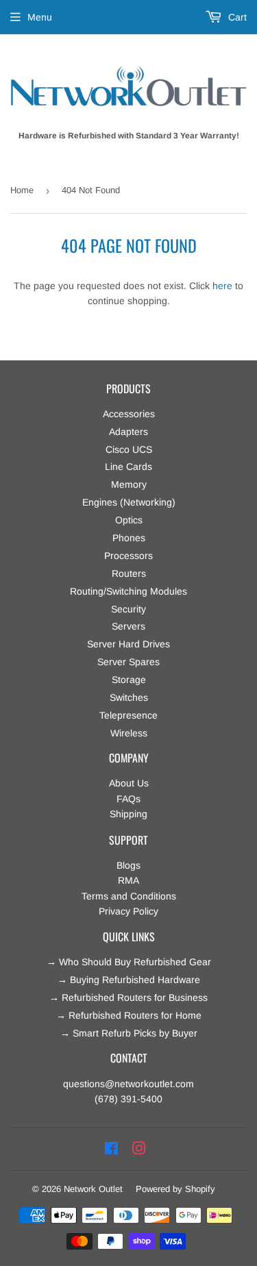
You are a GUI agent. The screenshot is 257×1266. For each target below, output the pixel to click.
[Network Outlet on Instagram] (139, 1148)
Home (22, 190)
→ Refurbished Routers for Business (128, 997)
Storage (129, 679)
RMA (128, 880)
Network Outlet (93, 1189)
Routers (129, 573)
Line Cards (128, 466)
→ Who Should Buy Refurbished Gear (129, 961)
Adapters (128, 431)
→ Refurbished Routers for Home (128, 1015)
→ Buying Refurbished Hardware (129, 979)
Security (128, 609)
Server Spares (128, 661)
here (222, 285)
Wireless (128, 733)
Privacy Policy (128, 911)
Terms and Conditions (129, 896)
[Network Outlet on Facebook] (111, 1148)
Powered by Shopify (175, 1189)
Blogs (128, 865)
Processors (128, 555)
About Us (129, 783)
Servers (128, 626)
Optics (129, 519)
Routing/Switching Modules (128, 591)
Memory (129, 484)
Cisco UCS (129, 449)
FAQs (128, 798)
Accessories (129, 413)
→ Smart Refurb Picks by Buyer (128, 1033)
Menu (39, 17)
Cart (236, 17)
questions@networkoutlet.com (128, 1083)
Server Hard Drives (128, 643)
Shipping (128, 813)
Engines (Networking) (128, 502)
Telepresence (128, 715)
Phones (128, 537)
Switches (129, 697)
